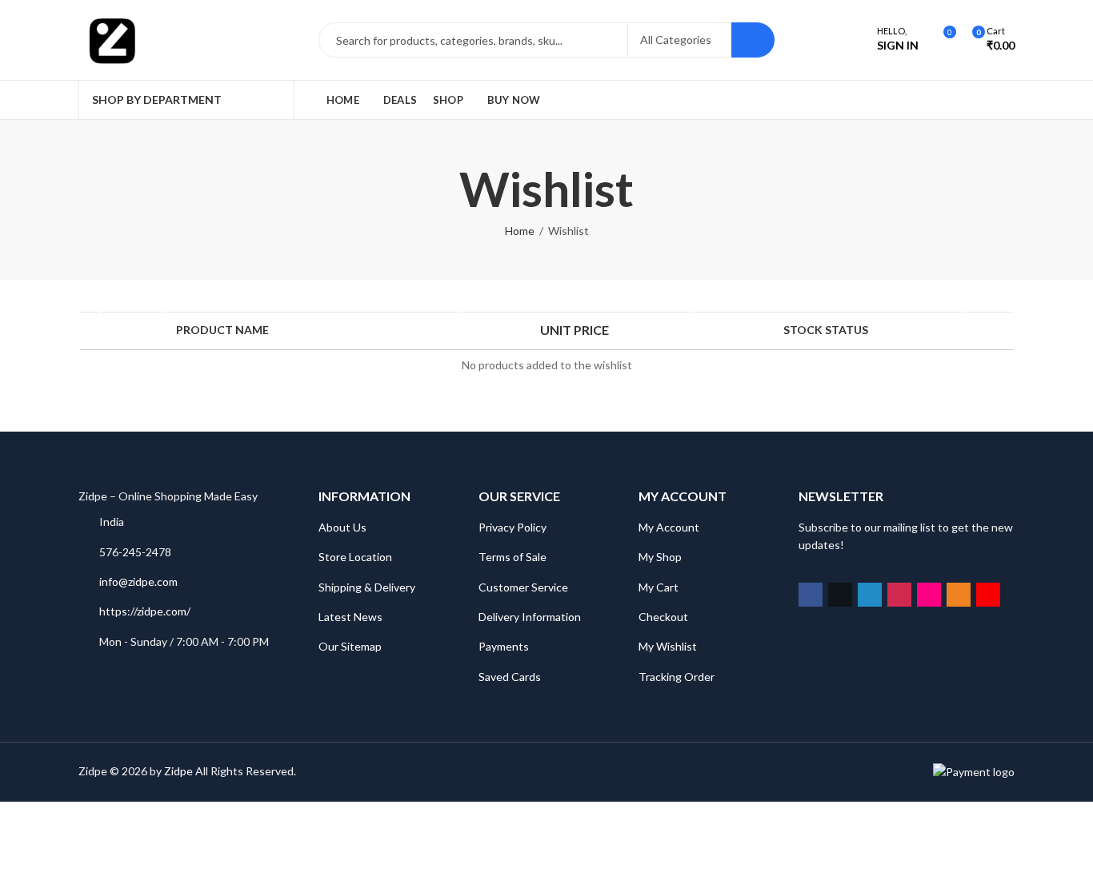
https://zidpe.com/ (144, 611)
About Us (342, 527)
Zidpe (178, 771)
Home (519, 230)
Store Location (355, 556)
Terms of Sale (512, 556)
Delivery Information (529, 616)
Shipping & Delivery (366, 587)
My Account (669, 527)
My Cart (659, 587)
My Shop (660, 556)
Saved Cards (509, 676)
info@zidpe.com (138, 581)
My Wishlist (668, 646)
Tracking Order (677, 676)
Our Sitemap (350, 646)
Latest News (350, 616)
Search (753, 40)
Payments (503, 646)
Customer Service (523, 587)
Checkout (663, 616)
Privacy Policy (512, 527)
